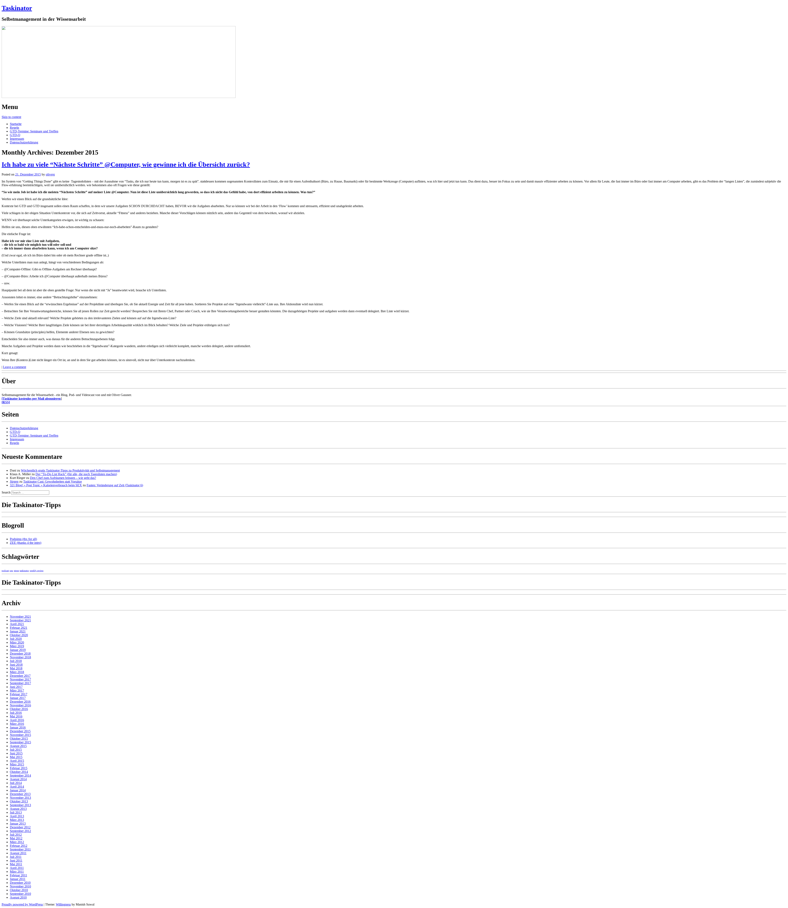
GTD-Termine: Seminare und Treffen (34, 131)
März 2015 (17, 764)
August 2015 (18, 746)
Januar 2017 (18, 698)
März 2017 (17, 690)
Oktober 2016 (19, 709)
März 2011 (17, 871)
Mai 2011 (16, 864)
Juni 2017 (16, 687)
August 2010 (18, 897)
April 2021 (17, 624)
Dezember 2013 (20, 794)
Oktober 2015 (19, 738)
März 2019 (17, 646)
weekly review (37, 570)
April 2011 (17, 868)
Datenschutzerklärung (24, 142)
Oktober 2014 (19, 772)
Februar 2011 (18, 875)
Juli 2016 (16, 712)
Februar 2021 (18, 627)
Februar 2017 (18, 694)
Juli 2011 (16, 857)
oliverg (50, 174)
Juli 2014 (16, 783)
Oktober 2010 (19, 890)
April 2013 (17, 816)
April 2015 (17, 760)
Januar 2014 (18, 790)
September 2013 (20, 805)
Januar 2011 (17, 879)
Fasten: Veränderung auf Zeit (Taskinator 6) (115, 485)
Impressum (17, 138)
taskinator (24, 570)
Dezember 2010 (20, 882)
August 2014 (18, 779)
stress (16, 570)
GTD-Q (15, 135)
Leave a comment (14, 367)
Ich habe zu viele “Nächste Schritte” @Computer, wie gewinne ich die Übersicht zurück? (126, 164)
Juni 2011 (16, 860)
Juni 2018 (16, 664)
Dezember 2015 (20, 731)
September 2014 (20, 775)
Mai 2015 (16, 757)
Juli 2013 (16, 812)
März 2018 (17, 672)
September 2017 (20, 683)
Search (6, 492)
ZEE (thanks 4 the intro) (25, 542)
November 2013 (20, 797)
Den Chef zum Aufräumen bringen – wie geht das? (63, 478)
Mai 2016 (16, 716)
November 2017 (20, 679)
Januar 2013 (18, 823)
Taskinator (17, 8)
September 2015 (20, 742)
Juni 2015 (16, 753)
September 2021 (20, 620)
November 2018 (20, 657)
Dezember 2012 (20, 827)
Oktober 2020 (19, 635)
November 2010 (20, 886)
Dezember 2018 (20, 653)
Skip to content (11, 117)
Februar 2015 (18, 768)
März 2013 (17, 820)
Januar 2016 (18, 727)
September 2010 (20, 893)
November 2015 (20, 735)
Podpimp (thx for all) (23, 539)
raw (11, 570)
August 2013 (18, 808)
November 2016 (20, 705)
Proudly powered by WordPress (22, 904)
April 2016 (17, 720)
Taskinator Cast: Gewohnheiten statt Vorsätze (52, 481)
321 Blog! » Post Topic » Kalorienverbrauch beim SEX (46, 485)
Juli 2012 (16, 834)
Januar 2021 (18, 631)
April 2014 (17, 786)
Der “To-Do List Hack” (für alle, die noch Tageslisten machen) (76, 474)
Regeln (14, 127)
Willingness (63, 904)
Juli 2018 (16, 661)
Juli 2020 (16, 639)
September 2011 (20, 849)
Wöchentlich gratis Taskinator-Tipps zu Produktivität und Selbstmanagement (70, 470)
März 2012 (17, 842)
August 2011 (18, 853)
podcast (5, 570)
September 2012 (20, 831)
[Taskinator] (119, 97)
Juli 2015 (16, 749)
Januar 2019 (18, 650)
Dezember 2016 (20, 701)
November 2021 (20, 616)
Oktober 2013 (19, 801)
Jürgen (14, 481)
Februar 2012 (18, 845)
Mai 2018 (16, 668)
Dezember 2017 (20, 675)
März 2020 (17, 642)
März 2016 (17, 723)
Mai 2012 (16, 838)
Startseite (16, 124)
